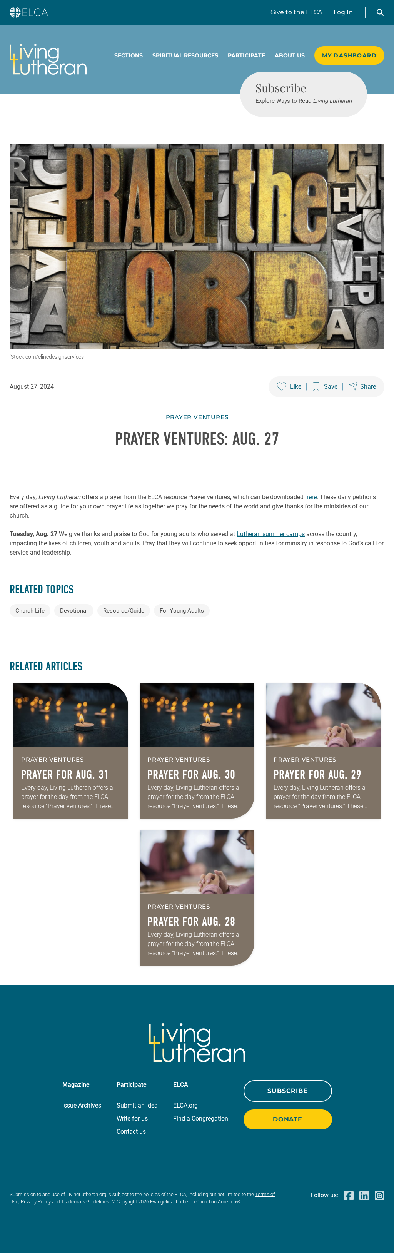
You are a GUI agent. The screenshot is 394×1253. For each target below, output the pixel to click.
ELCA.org (185, 1105)
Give (296, 12)
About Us (290, 55)
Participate (246, 55)
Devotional (74, 610)
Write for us (132, 1118)
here (311, 497)
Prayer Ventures (197, 417)
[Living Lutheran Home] (48, 59)
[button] (380, 12)
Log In (343, 12)
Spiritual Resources (185, 55)
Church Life (30, 610)
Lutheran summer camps (271, 534)
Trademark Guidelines (85, 1202)
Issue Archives (81, 1105)
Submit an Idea (137, 1105)
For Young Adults (182, 610)
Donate (287, 1119)
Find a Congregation (200, 1118)
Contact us (131, 1131)
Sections (128, 55)
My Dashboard (349, 55)
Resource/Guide (123, 610)
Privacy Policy (36, 1202)
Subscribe (287, 1090)
